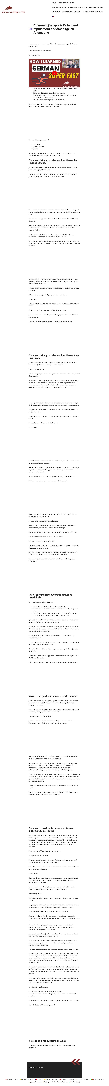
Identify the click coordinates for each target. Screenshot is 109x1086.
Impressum (56, 11)
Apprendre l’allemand (66, 3)
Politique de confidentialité (92, 11)
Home (54, 3)
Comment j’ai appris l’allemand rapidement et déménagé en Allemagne (77, 7)
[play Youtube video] (54, 73)
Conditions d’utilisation (71, 11)
